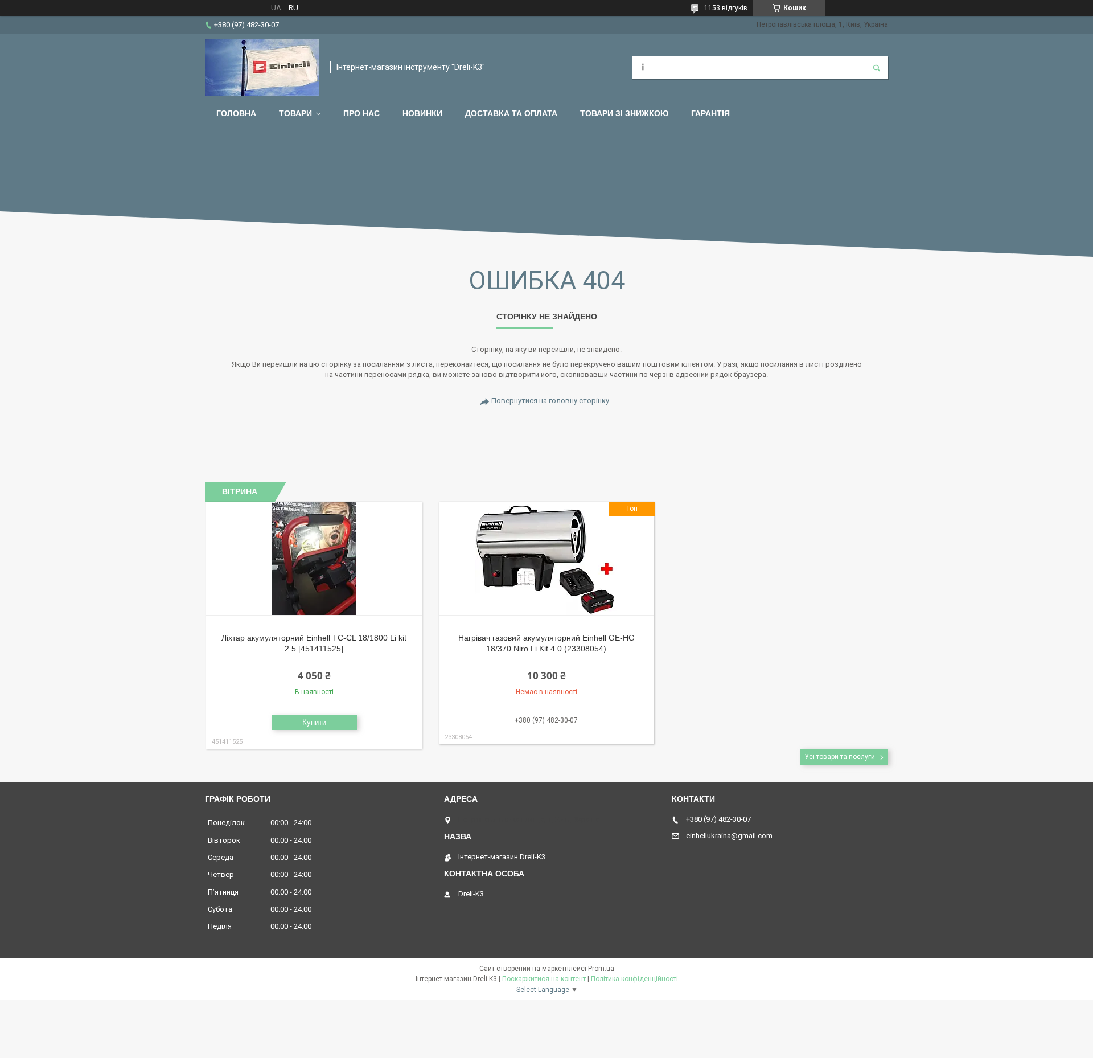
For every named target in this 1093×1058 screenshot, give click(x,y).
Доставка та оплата (511, 113)
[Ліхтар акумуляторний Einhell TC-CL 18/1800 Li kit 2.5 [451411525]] (314, 559)
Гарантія (710, 113)
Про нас (361, 113)
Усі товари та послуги (839, 757)
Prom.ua (601, 969)
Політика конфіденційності (634, 979)
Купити (314, 722)
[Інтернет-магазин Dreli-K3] (262, 67)
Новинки (422, 113)
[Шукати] (876, 67)
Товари (295, 113)
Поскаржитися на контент (544, 979)
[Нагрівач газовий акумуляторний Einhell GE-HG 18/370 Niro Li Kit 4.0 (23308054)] (547, 559)
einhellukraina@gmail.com (729, 835)
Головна (236, 113)
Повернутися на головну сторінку (550, 400)
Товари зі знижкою (624, 113)
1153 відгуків (725, 8)
